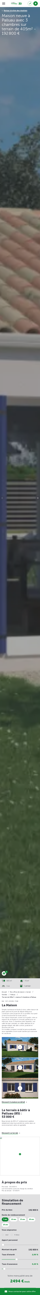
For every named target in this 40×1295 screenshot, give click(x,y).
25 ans (5, 1225)
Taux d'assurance (20, 1264)
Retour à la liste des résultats (15, 11)
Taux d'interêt (20, 1255)
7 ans (5, 1219)
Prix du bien (7, 1210)
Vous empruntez (9, 1230)
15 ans (22, 1219)
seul (6, 1235)
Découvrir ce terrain (10, 1133)
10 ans (13, 1219)
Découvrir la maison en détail (13, 1102)
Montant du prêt (9, 1250)
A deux (16, 1235)
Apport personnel (10, 1240)
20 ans (31, 1219)
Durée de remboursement (13, 1215)
